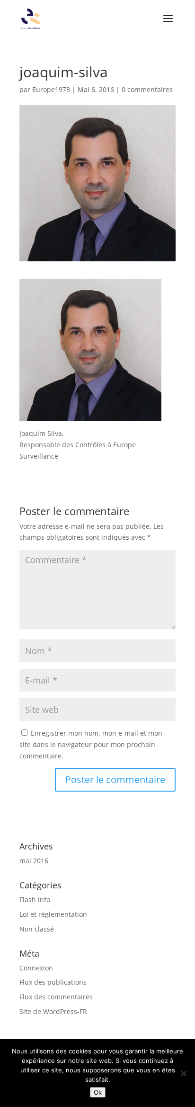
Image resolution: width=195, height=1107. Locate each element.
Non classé (36, 928)
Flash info (34, 899)
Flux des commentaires (56, 996)
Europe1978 (51, 89)
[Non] (183, 1073)
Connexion (36, 967)
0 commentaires (147, 89)
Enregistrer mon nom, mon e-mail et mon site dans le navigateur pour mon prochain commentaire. (90, 744)
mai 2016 (33, 860)
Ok (98, 1092)
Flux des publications (53, 982)
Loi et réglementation (53, 914)
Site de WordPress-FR (53, 1011)
